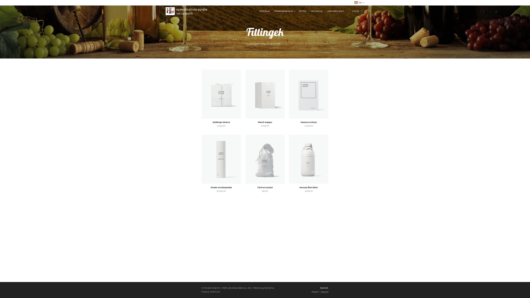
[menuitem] (265, 11)
